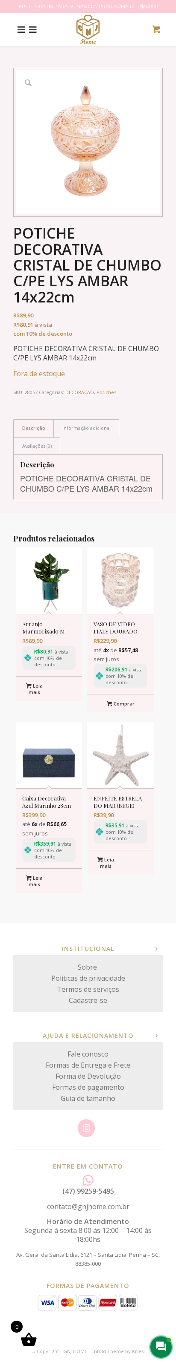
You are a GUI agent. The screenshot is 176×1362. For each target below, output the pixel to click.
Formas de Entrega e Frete (88, 1065)
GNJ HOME (75, 1351)
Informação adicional (86, 428)
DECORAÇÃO (79, 392)
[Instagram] (86, 1128)
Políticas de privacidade (88, 978)
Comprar (123, 703)
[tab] (33, 428)
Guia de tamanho (88, 1098)
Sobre (88, 967)
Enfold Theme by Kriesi (118, 1351)
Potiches (106, 392)
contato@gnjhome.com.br (88, 1206)
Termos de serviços (88, 989)
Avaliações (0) (37, 446)
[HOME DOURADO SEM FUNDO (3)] (88, 29)
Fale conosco (88, 1054)
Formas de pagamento (88, 1087)
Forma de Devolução (88, 1076)
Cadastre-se (88, 1000)
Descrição (33, 428)
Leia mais (36, 688)
